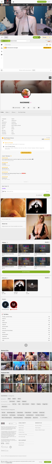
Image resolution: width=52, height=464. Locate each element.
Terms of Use (21, 427)
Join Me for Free (26, 33)
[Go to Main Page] (8, 1)
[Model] (50, 77)
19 (4, 268)
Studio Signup (37, 427)
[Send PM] (38, 108)
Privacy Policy (21, 425)
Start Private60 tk (26, 152)
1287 (5, 293)
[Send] (50, 44)
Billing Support (21, 445)
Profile (2, 112)
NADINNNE (4, 395)
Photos (19, 4)
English (11, 423)
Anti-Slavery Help (22, 436)
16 (20, 268)
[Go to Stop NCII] (5, 450)
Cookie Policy (9, 462)
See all (46, 242)
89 (28, 293)
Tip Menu (47, 47)
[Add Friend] (34, 108)
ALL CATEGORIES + (44, 417)
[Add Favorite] (2, 37)
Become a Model (38, 425)
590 (16, 293)
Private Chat (47, 57)
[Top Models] (13, 1)
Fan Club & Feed (21, 112)
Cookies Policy (21, 432)
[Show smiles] (47, 45)
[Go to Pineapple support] (10, 447)
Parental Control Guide (23, 434)
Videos (13, 4)
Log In (49, 1)
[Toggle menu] (2, 1)
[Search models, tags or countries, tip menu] (50, 4)
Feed (24, 4)
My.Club (13, 133)
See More (25, 181)
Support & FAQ (21, 442)
